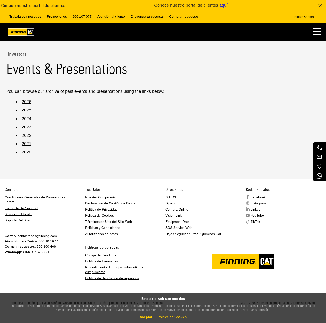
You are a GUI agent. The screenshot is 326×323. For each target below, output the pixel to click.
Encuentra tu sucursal (147, 16)
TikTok (255, 222)
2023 (26, 127)
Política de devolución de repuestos (112, 278)
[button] (317, 32)
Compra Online (176, 209)
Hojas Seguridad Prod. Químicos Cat (193, 234)
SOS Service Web (178, 228)
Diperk (170, 203)
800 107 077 (82, 16)
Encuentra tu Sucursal (21, 208)
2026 (26, 101)
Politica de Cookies (99, 215)
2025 (26, 110)
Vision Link (173, 215)
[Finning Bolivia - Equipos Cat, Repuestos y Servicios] (21, 32)
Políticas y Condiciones (102, 228)
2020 (26, 152)
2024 (26, 118)
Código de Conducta (100, 255)
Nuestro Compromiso (101, 197)
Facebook (258, 197)
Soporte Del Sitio (17, 220)
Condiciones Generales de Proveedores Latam (35, 199)
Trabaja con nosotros (25, 16)
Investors (16, 54)
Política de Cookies (172, 317)
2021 (26, 143)
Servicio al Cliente (18, 214)
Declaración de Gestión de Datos (110, 203)
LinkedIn (257, 209)
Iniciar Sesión (304, 17)
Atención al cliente (111, 16)
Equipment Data (177, 222)
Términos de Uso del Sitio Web (108, 222)
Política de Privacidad (101, 209)
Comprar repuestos (184, 16)
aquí (223, 5)
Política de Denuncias (101, 261)
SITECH (171, 197)
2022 (26, 135)
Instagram (258, 203)
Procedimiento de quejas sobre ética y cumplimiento (114, 269)
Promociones (57, 16)
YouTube (257, 215)
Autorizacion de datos (101, 234)
